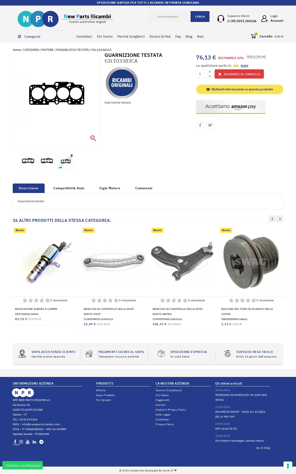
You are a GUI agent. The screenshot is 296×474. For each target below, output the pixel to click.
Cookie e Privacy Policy (171, 409)
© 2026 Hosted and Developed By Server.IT (148, 470)
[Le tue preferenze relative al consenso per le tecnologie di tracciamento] (288, 466)
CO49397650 (167, 319)
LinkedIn (16, 444)
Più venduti (103, 400)
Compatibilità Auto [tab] (68, 188)
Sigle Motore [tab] (109, 188)
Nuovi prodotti (105, 395)
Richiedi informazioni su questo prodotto (242, 89)
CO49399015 (98, 319)
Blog (188, 36)
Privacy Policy (165, 424)
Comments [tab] (144, 188)
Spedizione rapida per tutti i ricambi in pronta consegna (148, 3)
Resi (200, 36)
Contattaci (84, 36)
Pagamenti (163, 400)
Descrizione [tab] (29, 188)
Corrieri (161, 405)
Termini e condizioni (169, 390)
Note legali (163, 414)
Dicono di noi (160, 36)
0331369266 (29, 419)
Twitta (210, 125)
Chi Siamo (105, 36)
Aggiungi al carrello (239, 74)
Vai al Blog (263, 448)
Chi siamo (162, 395)
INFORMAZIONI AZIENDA (33, 383)
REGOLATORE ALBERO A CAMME (36, 309)
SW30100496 (234, 319)
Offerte (101, 390)
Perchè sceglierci (131, 36)
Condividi (200, 125)
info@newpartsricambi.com (41, 424)
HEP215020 (26, 314)
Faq (178, 36)
